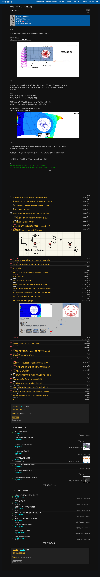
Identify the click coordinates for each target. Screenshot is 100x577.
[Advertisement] (50, 183)
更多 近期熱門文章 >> (50, 485)
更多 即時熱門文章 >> (50, 543)
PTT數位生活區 (14, 7)
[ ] (18, 433)
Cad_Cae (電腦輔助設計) (25, 7)
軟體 (20, 406)
